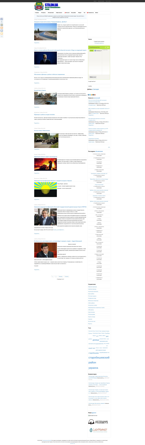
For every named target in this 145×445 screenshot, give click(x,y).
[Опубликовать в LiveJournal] (2, 22)
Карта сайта (108, 1)
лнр (105, 343)
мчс (107, 345)
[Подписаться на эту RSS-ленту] (108, 147)
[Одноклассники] (91, 95)
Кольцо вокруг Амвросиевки (42, 130)
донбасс (90, 338)
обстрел (97, 347)
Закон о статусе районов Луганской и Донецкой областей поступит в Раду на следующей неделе (60, 50)
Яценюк (94, 335)
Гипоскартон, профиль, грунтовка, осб (99, 173)
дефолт (103, 335)
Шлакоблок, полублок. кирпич (99, 195)
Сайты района (91, 303)
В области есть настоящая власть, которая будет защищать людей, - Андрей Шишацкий (58, 241)
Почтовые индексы (92, 296)
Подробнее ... (37, 42)
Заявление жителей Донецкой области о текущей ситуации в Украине (53, 180)
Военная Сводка (98, 331)
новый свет (92, 348)
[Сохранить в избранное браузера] (2, 33)
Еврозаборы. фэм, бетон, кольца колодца (99, 179)
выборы (100, 335)
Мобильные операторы (93, 300)
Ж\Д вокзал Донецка (92, 286)
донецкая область (103, 338)
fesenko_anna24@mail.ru (58, 229)
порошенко (105, 347)
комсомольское (104, 341)
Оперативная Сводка (97, 333)
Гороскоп (90, 319)
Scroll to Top (72, 443)
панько (100, 347)
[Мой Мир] (93, 95)
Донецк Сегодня (105, 331)
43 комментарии (92, 105)
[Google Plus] (95, 95)
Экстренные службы (92, 305)
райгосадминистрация (101, 350)
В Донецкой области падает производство (45, 156)
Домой (95, 1)
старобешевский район (99, 360)
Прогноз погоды (91, 316)
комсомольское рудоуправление (96, 343)
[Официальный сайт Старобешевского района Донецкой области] (49, 6)
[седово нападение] (45, 104)
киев (108, 338)
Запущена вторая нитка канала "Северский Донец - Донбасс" (50, 21)
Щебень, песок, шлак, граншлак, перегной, (99, 190)
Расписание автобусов (93, 291)
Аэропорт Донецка (92, 289)
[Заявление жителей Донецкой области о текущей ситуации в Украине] (45, 196)
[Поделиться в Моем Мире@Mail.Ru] (2, 25)
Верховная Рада (92, 331)
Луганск (90, 333)
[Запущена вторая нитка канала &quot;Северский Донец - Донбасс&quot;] (45, 40)
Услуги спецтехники (99, 184)
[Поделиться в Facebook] (2, 19)
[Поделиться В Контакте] (2, 30)
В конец (66, 276)
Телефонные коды (92, 298)
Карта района (91, 293)
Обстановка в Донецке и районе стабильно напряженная (49, 74)
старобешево (94, 353)
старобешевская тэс (104, 352)
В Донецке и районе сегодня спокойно (44, 114)
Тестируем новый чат (99, 43)
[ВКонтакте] (88, 95)
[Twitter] (90, 95)
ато (97, 336)
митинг (107, 343)
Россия (103, 333)
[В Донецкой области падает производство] (45, 170)
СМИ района (91, 309)
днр (107, 336)
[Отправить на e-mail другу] (2, 36)
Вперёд (60, 276)
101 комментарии (95, 113)
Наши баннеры (91, 312)
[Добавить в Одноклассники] (2, 27)
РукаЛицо (107, 333)
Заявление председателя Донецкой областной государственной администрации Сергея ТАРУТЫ (60, 206)
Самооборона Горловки (94, 138)
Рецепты (90, 323)
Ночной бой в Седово (40, 90)
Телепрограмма (91, 314)
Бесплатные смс (91, 321)
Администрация (101, 1)
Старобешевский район (46, 440)
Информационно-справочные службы (96, 307)
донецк (96, 340)
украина (93, 367)
